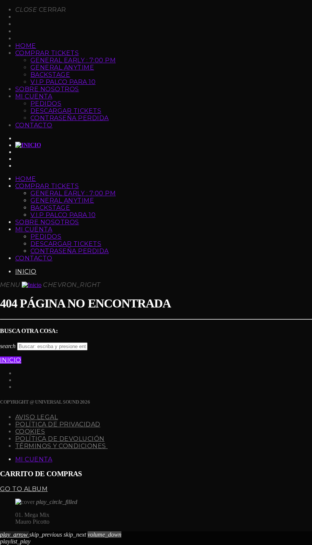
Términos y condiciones (61, 446)
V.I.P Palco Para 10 (63, 82)
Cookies (30, 431)
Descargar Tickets (65, 110)
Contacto (34, 125)
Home (25, 45)
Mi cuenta (33, 96)
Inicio (26, 271)
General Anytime (62, 67)
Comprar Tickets (47, 53)
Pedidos (45, 103)
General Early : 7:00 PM (73, 60)
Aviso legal (36, 417)
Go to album (24, 489)
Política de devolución (60, 438)
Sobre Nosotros (47, 89)
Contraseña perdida (69, 118)
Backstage (50, 74)
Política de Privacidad (57, 424)
